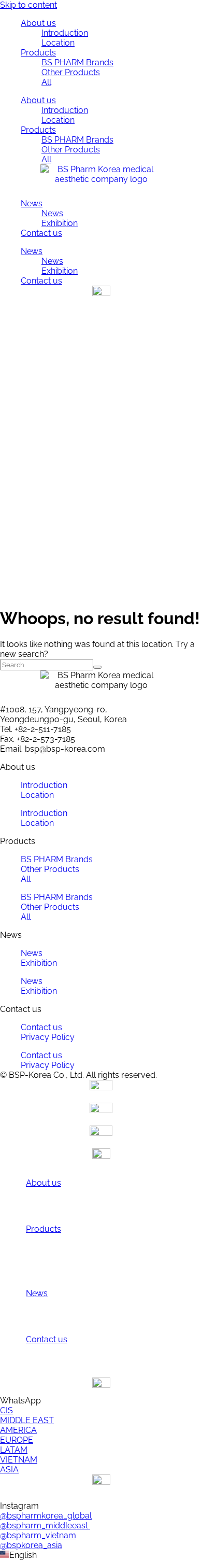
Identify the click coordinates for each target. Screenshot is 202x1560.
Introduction (64, 33)
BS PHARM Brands (77, 62)
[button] (101, 1555)
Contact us (41, 233)
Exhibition (59, 223)
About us (38, 23)
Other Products (70, 72)
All (46, 82)
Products (38, 53)
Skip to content (28, 5)
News (31, 203)
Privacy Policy (48, 1037)
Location (58, 43)
